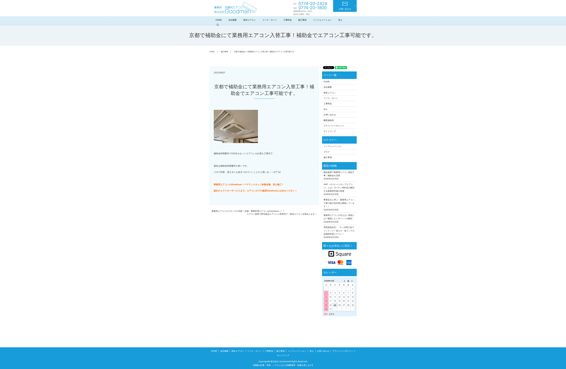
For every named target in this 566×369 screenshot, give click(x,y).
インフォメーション (322, 20)
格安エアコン (249, 20)
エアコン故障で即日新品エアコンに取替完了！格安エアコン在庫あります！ (282, 214)
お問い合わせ (345, 9)
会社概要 (232, 20)
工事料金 (287, 20)
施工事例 (302, 20)
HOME (218, 20)
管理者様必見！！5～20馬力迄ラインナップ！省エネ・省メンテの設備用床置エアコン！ (339, 230)
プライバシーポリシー (334, 125)
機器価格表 (329, 120)
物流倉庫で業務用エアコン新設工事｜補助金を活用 (339, 174)
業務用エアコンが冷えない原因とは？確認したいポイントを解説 (339, 217)
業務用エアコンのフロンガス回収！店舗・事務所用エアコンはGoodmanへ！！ (248, 211)
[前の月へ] (344, 281)
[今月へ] (348, 281)
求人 (340, 20)
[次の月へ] (353, 281)
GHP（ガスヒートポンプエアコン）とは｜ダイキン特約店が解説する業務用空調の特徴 (339, 187)
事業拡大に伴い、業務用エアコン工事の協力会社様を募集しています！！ (339, 203)
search (217, 25)
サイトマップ (330, 131)
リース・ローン (269, 20)
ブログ (327, 152)
